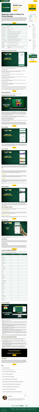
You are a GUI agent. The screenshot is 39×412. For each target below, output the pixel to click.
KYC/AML (33, 408)
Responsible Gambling (18, 409)
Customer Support (24, 409)
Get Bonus (15, 10)
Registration (33, 61)
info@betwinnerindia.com (4, 410)
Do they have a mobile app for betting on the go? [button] (9, 389)
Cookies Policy (23, 408)
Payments (33, 409)
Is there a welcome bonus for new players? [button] (8, 376)
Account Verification (29, 409)
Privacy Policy (17, 408)
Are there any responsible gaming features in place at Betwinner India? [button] (12, 391)
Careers (36, 408)
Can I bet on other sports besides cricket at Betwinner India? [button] (10, 386)
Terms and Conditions (12, 408)
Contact (20, 408)
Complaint (30, 408)
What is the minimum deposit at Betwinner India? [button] (9, 371)
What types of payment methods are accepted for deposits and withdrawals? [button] (12, 381)
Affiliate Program (13, 409)
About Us (27, 408)
